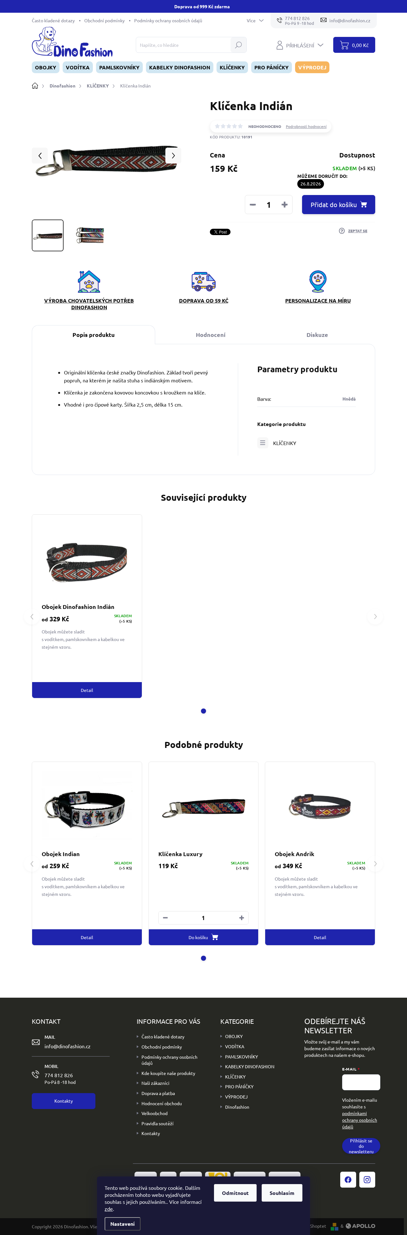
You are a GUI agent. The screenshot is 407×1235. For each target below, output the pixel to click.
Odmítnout (235, 1193)
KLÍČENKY (284, 443)
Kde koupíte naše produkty (168, 1073)
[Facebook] (348, 1180)
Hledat (238, 45)
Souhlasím (282, 1193)
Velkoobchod (154, 1113)
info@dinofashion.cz (68, 1046)
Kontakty (150, 1133)
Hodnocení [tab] (210, 334)
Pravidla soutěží (157, 1123)
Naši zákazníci (155, 1083)
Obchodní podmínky (104, 20)
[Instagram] (367, 1180)
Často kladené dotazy (53, 20)
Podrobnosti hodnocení (306, 126)
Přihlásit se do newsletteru (361, 1146)
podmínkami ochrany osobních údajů (359, 1119)
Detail (87, 690)
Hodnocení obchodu (161, 1103)
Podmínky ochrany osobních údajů (168, 20)
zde (109, 1208)
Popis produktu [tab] (93, 334)
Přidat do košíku (334, 204)
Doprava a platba (158, 1093)
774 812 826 (60, 1078)
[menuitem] (45, 67)
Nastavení (122, 1223)
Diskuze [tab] (317, 334)
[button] (203, 711)
